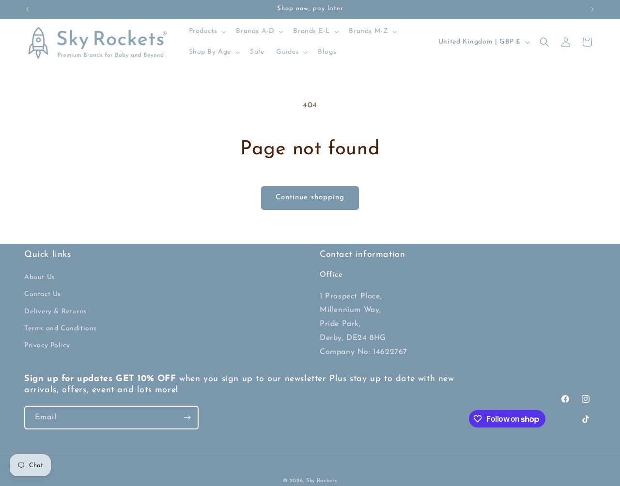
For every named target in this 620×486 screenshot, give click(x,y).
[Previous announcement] (27, 9)
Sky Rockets (321, 481)
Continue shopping (310, 197)
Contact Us (42, 294)
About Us (39, 277)
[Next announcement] (592, 9)
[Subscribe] (187, 417)
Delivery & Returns (55, 311)
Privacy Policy (47, 345)
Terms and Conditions (60, 328)
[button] (207, 31)
